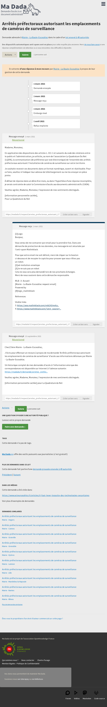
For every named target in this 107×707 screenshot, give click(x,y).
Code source (99, 698)
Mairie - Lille (7, 573)
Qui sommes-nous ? (10, 660)
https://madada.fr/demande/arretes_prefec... (26, 371)
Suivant (17, 474)
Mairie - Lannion (8, 564)
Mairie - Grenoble (9, 546)
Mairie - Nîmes (8, 599)
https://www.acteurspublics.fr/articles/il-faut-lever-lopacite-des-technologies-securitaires (45, 495)
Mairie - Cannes (8, 528)
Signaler (86, 214)
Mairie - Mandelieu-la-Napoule (14, 581)
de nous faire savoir (92, 44)
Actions (8, 54)
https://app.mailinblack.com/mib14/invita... (38, 305)
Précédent (7, 474)
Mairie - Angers (8, 520)
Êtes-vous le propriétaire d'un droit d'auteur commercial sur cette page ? (32, 618)
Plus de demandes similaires (12, 604)
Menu (103, 3)
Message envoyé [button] (17, 136)
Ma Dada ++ (8, 454)
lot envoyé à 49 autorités (77, 37)
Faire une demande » (15, 426)
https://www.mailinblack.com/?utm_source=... (39, 308)
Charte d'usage (43, 660)
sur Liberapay (23, 679)
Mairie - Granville (9, 537)
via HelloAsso (37, 679)
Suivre (25, 54)
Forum (68, 698)
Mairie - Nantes (8, 590)
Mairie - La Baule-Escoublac (35, 37)
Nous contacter (27, 660)
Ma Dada (21, 9)
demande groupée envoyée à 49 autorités (52, 469)
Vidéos (77, 698)
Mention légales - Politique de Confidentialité (20, 663)
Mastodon (87, 698)
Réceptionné (18, 140)
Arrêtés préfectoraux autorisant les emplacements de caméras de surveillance (39, 516)
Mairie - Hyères (8, 555)
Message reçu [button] (25, 226)
